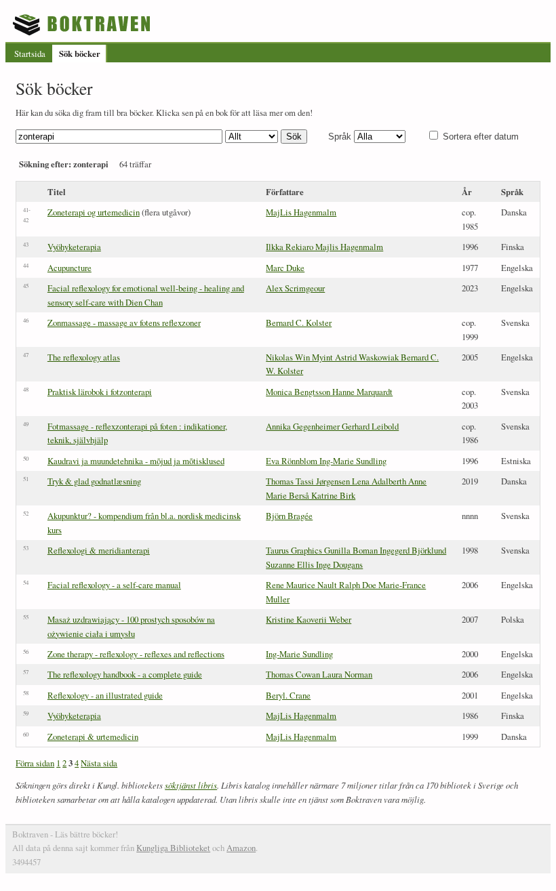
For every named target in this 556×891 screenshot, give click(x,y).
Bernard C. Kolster (299, 322)
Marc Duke (285, 268)
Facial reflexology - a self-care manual (114, 585)
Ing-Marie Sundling (299, 654)
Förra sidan (35, 763)
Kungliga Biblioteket (173, 848)
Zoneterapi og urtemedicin (93, 212)
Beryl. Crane (288, 695)
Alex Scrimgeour (295, 288)
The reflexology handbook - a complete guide (124, 674)
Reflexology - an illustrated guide (105, 695)
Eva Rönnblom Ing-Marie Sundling (326, 461)
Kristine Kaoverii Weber (308, 619)
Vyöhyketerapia (74, 247)
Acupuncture (69, 268)
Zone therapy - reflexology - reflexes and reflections (135, 654)
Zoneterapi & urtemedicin (92, 736)
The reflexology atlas (83, 357)
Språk (339, 136)
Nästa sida (99, 763)
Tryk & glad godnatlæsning (94, 481)
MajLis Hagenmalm (301, 212)
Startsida (29, 53)
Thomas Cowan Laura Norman (319, 674)
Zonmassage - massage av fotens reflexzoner (124, 322)
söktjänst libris (191, 785)
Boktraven (83, 24)
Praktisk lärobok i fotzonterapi (99, 392)
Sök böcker (79, 53)
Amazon (241, 848)
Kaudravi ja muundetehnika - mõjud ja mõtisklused (135, 461)
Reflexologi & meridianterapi (98, 550)
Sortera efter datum (481, 136)
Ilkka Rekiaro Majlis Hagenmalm (324, 247)
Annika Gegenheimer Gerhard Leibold (332, 426)
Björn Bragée (289, 516)
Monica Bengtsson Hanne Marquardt (329, 392)
